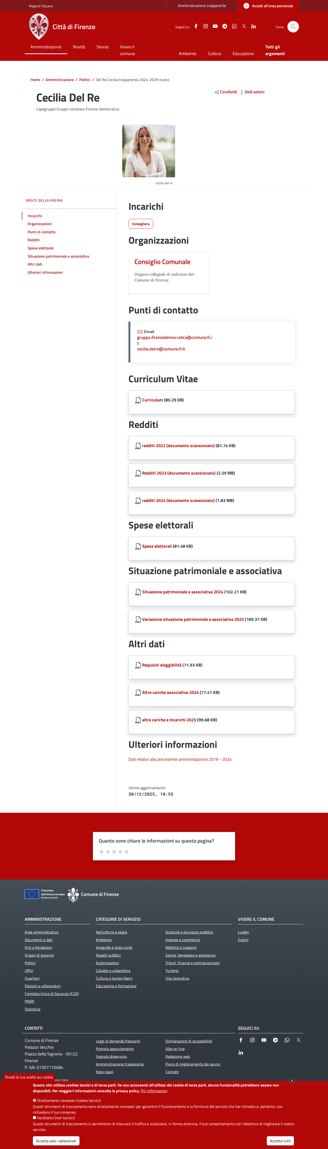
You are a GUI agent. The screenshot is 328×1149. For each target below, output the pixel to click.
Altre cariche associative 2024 (170, 692)
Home (35, 80)
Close (292, 1081)
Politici (84, 80)
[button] (293, 26)
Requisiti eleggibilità (162, 665)
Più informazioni (154, 1091)
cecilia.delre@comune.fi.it (161, 349)
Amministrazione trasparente (202, 5)
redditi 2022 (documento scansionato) (178, 445)
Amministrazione (60, 80)
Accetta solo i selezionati (56, 1140)
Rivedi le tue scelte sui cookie (29, 1077)
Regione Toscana (41, 5)
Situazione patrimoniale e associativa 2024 (182, 592)
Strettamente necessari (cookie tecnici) (69, 1100)
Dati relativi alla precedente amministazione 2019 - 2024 (180, 759)
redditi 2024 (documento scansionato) (178, 500)
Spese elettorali (157, 546)
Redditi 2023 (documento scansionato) (179, 473)
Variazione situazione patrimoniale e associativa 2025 (193, 619)
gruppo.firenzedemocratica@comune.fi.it (174, 340)
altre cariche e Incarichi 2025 (169, 720)
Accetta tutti (280, 1140)
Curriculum (153, 400)
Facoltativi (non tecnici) (56, 1118)
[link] (268, 6)
